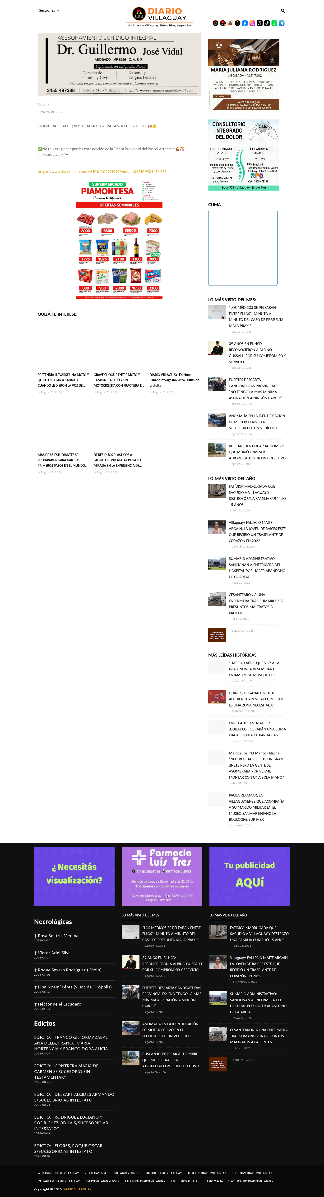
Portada (43, 105)
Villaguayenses (96, 1173)
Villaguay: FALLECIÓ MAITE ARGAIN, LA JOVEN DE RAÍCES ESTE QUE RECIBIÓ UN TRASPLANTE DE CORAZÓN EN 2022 (257, 532)
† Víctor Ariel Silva (52, 953)
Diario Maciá (213, 1181)
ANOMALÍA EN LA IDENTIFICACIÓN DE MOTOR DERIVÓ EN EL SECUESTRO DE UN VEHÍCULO (257, 422)
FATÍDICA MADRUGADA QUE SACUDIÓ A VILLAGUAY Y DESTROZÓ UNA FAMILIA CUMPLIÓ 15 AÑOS (257, 496)
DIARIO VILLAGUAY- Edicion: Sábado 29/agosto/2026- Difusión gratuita (174, 380)
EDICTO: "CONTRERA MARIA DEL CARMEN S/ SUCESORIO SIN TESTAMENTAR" (67, 1071)
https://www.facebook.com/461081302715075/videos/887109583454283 (102, 171)
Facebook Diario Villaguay (145, 1181)
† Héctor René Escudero (57, 1004)
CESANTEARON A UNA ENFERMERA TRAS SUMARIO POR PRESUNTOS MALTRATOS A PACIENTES (256, 604)
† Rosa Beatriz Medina (56, 936)
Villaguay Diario (126, 1173)
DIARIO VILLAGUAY (77, 1189)
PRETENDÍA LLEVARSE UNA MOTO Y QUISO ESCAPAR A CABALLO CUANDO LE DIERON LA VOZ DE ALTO (63, 381)
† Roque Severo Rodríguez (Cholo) (68, 970)
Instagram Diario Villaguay (59, 1181)
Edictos (44, 1024)
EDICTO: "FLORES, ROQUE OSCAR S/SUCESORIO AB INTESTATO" (68, 1148)
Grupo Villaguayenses (102, 1181)
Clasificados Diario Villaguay (250, 1181)
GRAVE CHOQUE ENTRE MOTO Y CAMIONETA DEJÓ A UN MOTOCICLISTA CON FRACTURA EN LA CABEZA (119, 381)
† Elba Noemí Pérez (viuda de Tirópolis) (73, 987)
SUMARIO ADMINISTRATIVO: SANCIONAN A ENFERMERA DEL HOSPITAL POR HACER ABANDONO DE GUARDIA (257, 568)
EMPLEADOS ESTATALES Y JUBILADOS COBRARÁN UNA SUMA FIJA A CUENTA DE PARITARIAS (257, 729)
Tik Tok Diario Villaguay (163, 1173)
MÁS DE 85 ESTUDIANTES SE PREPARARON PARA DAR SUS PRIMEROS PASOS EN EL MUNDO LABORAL (61, 461)
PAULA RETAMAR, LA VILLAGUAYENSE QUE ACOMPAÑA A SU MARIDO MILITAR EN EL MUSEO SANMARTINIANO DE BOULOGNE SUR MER (256, 807)
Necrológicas (53, 922)
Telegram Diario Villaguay (252, 1173)
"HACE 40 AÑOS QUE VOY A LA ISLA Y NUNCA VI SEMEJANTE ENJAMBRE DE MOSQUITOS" (254, 669)
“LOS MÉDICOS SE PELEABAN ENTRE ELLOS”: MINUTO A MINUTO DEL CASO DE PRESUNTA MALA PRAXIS (256, 317)
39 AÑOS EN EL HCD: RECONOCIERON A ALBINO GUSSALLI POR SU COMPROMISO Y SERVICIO (257, 353)
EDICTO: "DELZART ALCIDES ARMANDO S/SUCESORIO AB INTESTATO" (74, 1097)
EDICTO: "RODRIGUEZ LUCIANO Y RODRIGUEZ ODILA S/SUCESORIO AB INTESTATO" (71, 1123)
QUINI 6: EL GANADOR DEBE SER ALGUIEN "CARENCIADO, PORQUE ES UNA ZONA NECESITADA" (256, 699)
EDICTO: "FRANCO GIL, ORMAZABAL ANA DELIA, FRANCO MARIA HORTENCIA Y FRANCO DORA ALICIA (71, 1043)
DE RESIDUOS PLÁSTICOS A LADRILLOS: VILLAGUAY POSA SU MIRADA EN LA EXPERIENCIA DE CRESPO (117, 461)
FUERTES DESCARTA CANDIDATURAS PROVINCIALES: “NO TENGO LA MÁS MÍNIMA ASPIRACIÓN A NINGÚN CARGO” (255, 389)
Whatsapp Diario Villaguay (58, 1173)
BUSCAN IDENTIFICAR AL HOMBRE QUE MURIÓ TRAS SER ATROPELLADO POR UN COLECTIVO (257, 452)
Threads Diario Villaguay (207, 1173)
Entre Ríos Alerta (184, 1181)
